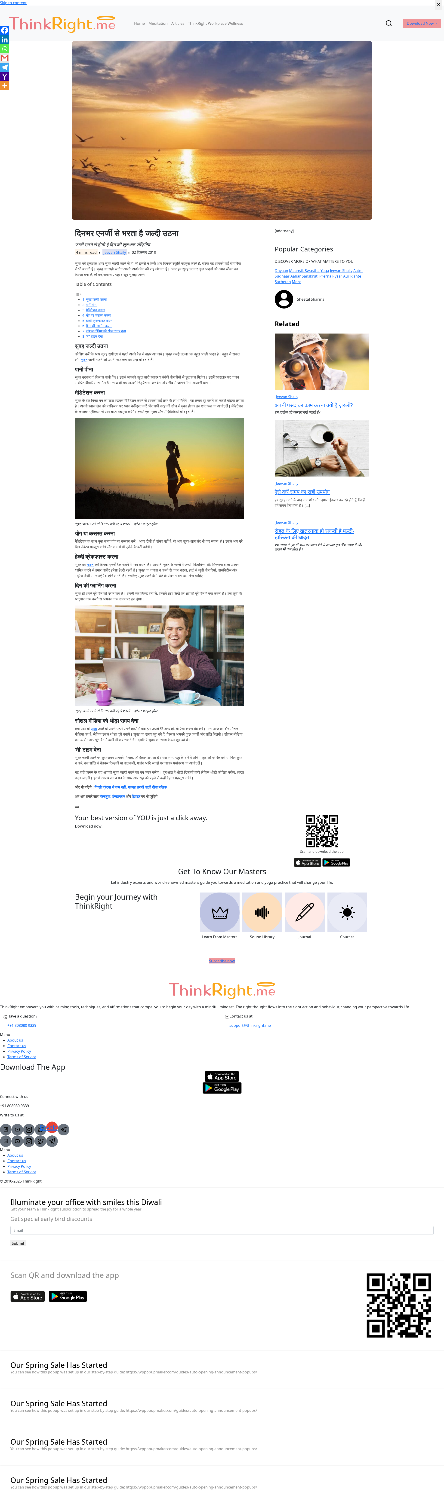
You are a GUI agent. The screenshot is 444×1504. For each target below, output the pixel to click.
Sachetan (283, 281)
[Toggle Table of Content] (78, 294)
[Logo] (62, 23)
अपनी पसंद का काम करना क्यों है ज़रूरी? (314, 405)
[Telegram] (4, 67)
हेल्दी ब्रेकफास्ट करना (99, 320)
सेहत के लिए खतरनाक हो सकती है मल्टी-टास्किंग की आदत (314, 534)
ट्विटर (136, 796)
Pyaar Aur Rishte (346, 276)
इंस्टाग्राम (118, 796)
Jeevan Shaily (115, 252)
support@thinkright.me (250, 1025)
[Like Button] (77, 807)
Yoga (325, 270)
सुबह (84, 359)
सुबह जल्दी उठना (96, 299)
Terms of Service (21, 1056)
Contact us (16, 1045)
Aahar (295, 276)
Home (139, 23)
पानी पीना (91, 304)
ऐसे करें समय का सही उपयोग (302, 491)
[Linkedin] (4, 39)
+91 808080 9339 (21, 1025)
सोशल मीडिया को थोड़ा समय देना (106, 331)
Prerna (325, 276)
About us (15, 1040)
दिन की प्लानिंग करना (99, 325)
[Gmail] (4, 58)
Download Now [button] (421, 23)
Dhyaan (281, 270)
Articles (177, 23)
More (296, 281)
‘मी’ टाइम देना (94, 336)
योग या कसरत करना (98, 315)
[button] (222, 1034)
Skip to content (13, 2)
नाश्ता (90, 564)
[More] (4, 85)
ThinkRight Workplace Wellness (215, 23)
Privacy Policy (19, 1051)
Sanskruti (310, 276)
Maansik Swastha (304, 270)
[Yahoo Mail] (4, 76)
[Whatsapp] (4, 48)
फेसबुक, (105, 796)
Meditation (158, 23)
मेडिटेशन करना (95, 310)
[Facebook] (4, 30)
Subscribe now (222, 960)
